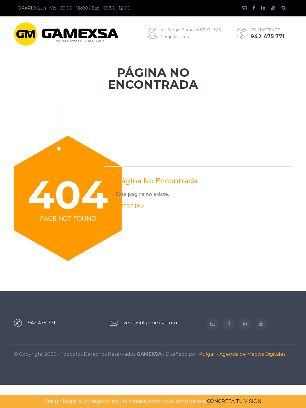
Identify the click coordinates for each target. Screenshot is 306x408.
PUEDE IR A (130, 206)
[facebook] (257, 8)
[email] (247, 8)
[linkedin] (266, 8)
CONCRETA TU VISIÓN (234, 401)
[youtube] (276, 8)
